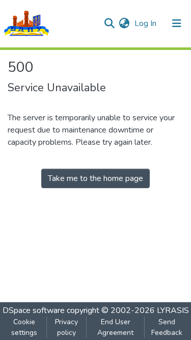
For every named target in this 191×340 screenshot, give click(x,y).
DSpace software (34, 310)
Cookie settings (24, 327)
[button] (124, 23)
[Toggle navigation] (176, 23)
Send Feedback (166, 327)
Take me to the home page (95, 178)
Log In (146, 23)
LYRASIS (173, 310)
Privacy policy (66, 327)
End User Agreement (115, 327)
